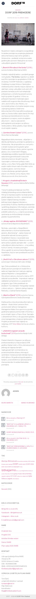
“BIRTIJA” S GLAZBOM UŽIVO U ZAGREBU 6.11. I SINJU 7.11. (18, 425)
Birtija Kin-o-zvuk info (9, 509)
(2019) (18, 221)
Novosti (18, 10)
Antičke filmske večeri (9, 538)
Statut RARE (6, 542)
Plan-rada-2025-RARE (9, 546)
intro (21, 467)
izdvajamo (8, 470)
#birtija (4, 461)
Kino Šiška (17, 324)
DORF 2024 (30, 464)
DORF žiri (10, 467)
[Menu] (3, 3)
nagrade (3, 476)
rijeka (30, 476)
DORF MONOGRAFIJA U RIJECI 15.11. (20, 432)
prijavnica (19, 476)
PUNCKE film (6, 531)
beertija (10, 464)
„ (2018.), (15, 133)
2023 (29, 461)
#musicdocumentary (22, 461)
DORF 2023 (22, 464)
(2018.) (17, 67)
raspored (25, 476)
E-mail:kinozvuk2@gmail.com (12, 520)
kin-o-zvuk (19, 470)
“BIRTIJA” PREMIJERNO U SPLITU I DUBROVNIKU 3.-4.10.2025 (20, 447)
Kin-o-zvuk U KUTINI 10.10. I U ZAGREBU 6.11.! (17, 439)
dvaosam (16, 467)
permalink (18, 384)
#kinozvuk (12, 461)
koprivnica (25, 470)
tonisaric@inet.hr (7, 583)
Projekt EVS (6, 535)
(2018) (12, 295)
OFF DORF (13, 476)
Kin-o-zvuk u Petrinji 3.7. (15, 418)
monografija (14, 473)
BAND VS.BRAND (28, 403)
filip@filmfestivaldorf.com (11, 591)
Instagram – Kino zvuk (9, 516)
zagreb (9, 478)
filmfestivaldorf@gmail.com (12, 569)
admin (26, 18)
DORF (15, 464)
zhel (14, 478)
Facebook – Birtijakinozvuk (11, 513)
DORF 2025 (4, 467)
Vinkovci (4, 478)
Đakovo (17, 478)
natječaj (8, 476)
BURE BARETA (7, 403)
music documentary (25, 474)
